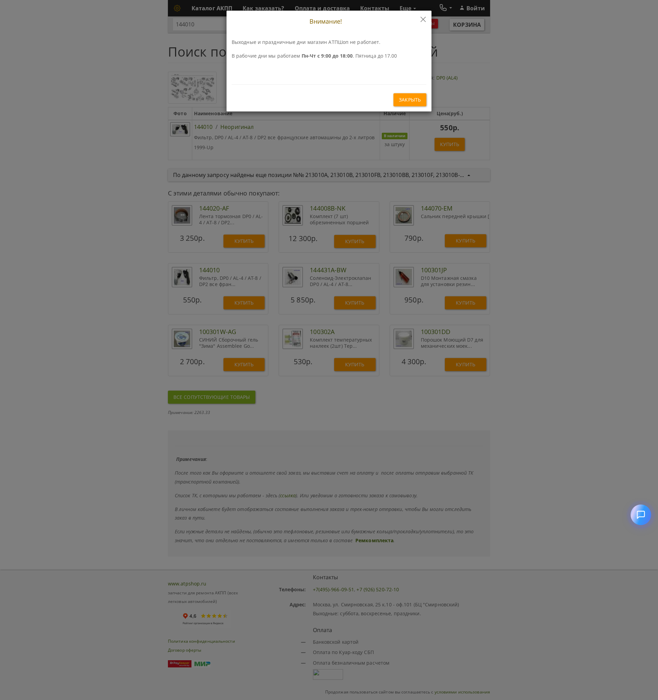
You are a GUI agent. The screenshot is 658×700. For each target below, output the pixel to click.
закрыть (410, 99)
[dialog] (329, 350)
